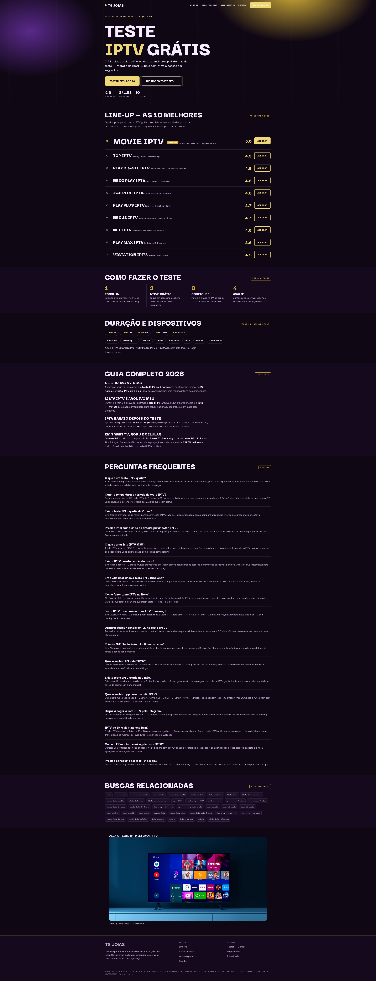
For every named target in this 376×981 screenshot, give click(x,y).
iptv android (158, 819)
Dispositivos (228, 5)
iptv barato (212, 806)
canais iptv (159, 813)
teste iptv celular (138, 819)
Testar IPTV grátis (236, 946)
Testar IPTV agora (122, 81)
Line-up (194, 5)
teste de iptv (197, 794)
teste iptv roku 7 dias (201, 813)
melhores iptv (215, 800)
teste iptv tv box (115, 819)
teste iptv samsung (250, 813)
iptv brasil (128, 813)
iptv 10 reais (229, 806)
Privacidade (233, 956)
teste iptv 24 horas (139, 806)
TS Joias (116, 5)
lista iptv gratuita (251, 794)
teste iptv (120, 794)
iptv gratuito (215, 794)
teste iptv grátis (177, 794)
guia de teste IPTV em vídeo (130, 923)
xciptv (201, 819)
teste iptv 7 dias (257, 800)
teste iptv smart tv (227, 813)
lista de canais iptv (158, 800)
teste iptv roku (177, 813)
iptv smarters (186, 819)
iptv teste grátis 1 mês (190, 806)
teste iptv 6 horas (116, 806)
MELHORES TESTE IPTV (161, 81)
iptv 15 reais (247, 806)
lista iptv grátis (115, 800)
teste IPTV (113, 438)
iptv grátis (158, 794)
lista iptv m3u (136, 800)
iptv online (112, 813)
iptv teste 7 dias (235, 800)
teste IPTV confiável (150, 446)
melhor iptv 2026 (195, 800)
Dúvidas (242, 5)
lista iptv (232, 794)
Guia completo (186, 956)
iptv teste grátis (139, 794)
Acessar (262, 140)
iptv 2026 (177, 800)
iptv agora (144, 813)
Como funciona (209, 5)
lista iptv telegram (218, 819)
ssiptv (172, 819)
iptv (109, 794)
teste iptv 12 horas (164, 806)
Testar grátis (260, 5)
